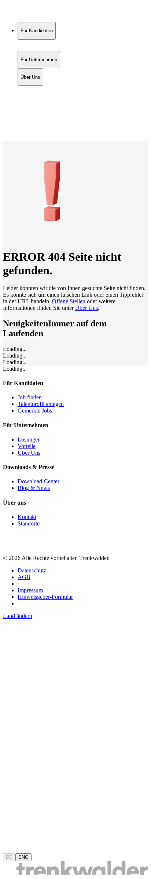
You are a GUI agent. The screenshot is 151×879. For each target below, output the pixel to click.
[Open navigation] (6, 139)
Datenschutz (32, 570)
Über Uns (30, 105)
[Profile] (9, 129)
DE (9, 857)
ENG (23, 857)
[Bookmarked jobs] (7, 121)
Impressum (30, 590)
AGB (24, 577)
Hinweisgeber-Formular (45, 597)
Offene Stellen (68, 301)
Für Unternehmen (39, 97)
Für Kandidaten (37, 89)
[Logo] (30, 13)
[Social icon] (10, 545)
